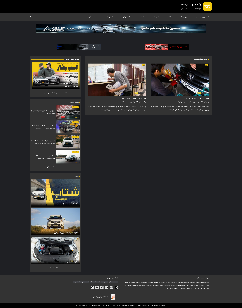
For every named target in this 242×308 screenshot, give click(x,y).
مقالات (170, 17)
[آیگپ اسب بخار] (92, 287)
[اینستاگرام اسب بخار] (116, 287)
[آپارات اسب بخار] (97, 287)
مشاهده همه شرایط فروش (55, 167)
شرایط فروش (127, 17)
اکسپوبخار (156, 17)
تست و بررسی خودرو (202, 17)
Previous (77, 75)
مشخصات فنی (92, 17)
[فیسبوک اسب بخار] (102, 287)
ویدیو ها (184, 17)
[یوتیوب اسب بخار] (106, 287)
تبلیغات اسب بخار (95, 282)
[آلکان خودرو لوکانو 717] (121, 31)
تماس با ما (104, 282)
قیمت (142, 17)
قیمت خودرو (77, 282)
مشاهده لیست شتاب (55, 268)
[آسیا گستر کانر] (79, 46)
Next (33, 75)
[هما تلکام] (167, 46)
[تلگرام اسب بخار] (111, 287)
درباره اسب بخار (113, 282)
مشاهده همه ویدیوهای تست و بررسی (56, 93)
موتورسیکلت (110, 17)
